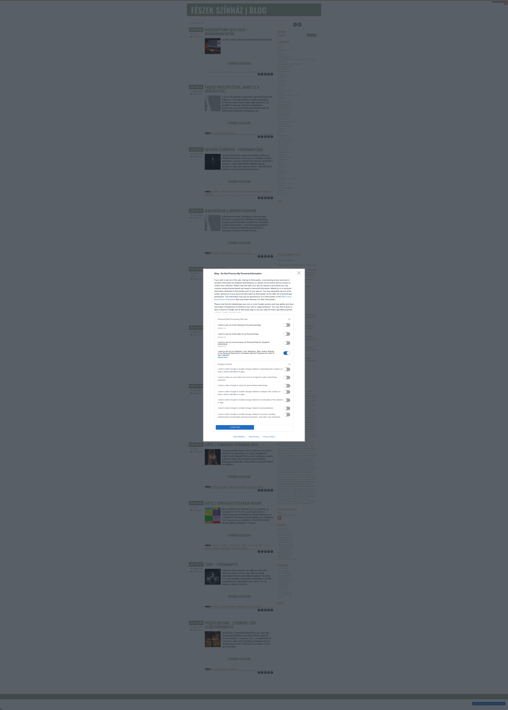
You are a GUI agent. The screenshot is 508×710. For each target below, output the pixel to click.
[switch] (286, 325)
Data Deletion (239, 437)
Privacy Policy (269, 437)
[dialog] (254, 355)
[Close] (299, 273)
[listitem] (254, 319)
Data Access (254, 437)
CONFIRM (235, 427)
